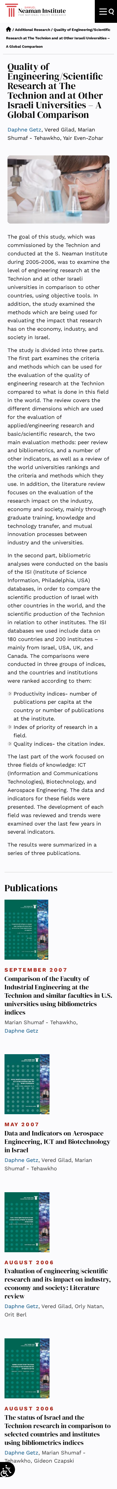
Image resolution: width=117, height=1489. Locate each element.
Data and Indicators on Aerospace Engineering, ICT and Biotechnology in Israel (57, 1141)
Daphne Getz (24, 129)
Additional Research (32, 30)
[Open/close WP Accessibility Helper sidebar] (4, 1472)
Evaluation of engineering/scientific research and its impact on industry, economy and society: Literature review (57, 1283)
